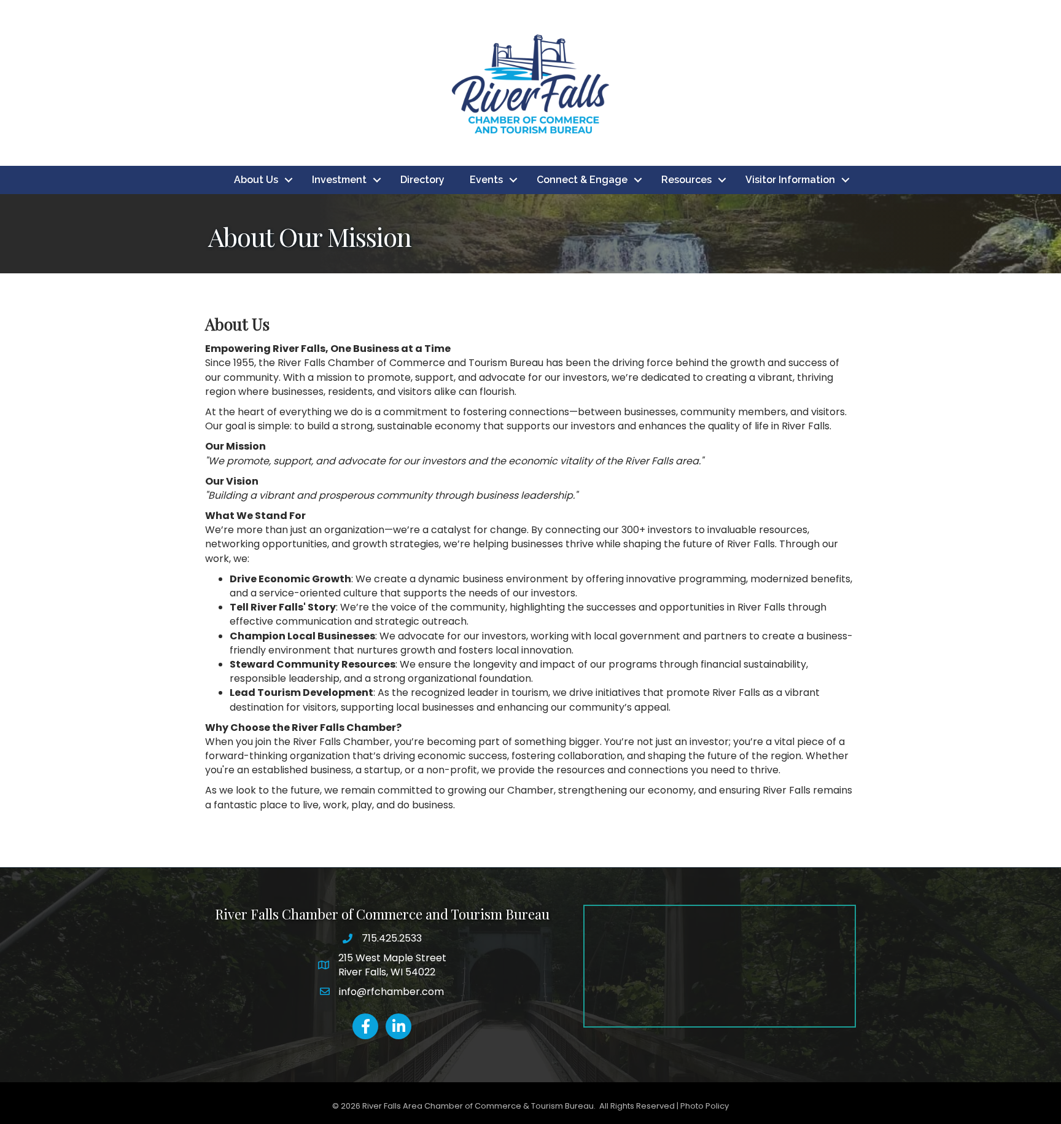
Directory (422, 179)
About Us (256, 179)
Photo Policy (704, 1106)
